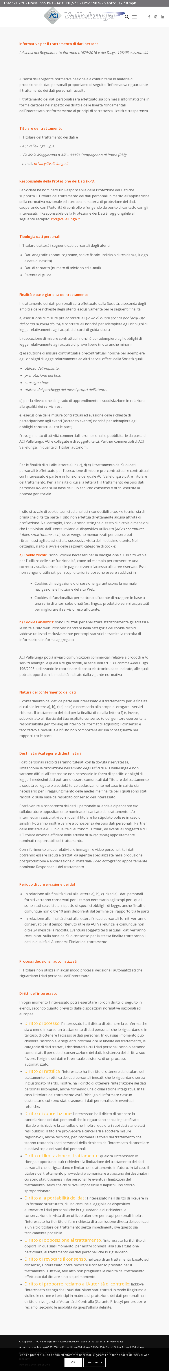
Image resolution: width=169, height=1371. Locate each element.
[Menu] (134, 17)
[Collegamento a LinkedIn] (162, 16)
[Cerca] (124, 17)
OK (73, 1362)
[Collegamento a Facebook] (149, 16)
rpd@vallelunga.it (65, 219)
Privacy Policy (115, 1341)
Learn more (95, 1362)
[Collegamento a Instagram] (155, 16)
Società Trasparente (93, 1341)
